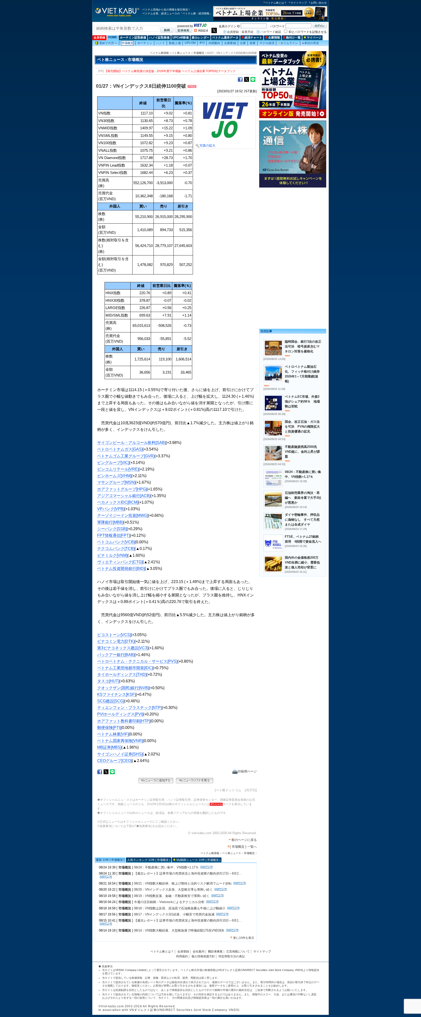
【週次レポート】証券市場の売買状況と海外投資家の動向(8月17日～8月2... (187, 873)
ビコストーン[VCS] (114, 635)
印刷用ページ (247, 771)
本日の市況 (310, 43)
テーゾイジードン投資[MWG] (122, 515)
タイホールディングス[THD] (121, 674)
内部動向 (214, 43)
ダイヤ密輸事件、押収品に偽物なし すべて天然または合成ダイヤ (302, 519)
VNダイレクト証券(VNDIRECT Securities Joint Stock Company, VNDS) (260, 970)
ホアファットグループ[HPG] (122, 489)
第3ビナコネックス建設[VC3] (122, 648)
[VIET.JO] (200, 26)
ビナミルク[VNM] (112, 555)
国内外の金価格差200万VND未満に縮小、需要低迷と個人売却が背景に (302, 562)
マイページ (314, 37)
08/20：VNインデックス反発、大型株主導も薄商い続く (173, 889)
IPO (202, 43)
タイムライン (288, 43)
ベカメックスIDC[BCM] (117, 502)
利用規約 (182, 956)
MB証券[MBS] (109, 747)
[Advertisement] (292, 223)
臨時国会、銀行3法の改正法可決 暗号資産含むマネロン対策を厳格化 (303, 346)
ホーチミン (144, 43)
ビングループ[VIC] (113, 463)
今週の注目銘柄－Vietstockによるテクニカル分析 (169, 902)
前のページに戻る (244, 840)
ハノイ (160, 43)
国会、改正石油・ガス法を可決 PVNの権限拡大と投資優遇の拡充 (302, 426)
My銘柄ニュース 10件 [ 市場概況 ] (198, 860)
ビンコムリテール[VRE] (118, 469)
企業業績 (230, 43)
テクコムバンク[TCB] (115, 548)
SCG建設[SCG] (110, 701)
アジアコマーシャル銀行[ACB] (123, 496)
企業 (243, 43)
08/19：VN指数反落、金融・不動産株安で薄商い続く (172, 896)
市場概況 (127, 43)
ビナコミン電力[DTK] (115, 641)
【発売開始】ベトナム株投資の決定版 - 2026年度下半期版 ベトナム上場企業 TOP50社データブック (170, 71)
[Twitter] (246, 79)
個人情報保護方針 (203, 956)
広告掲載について (238, 951)
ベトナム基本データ (225, 37)
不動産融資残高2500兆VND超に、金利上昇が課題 (302, 451)
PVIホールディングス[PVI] (120, 714)
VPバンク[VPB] (110, 509)
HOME (112, 37)
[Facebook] (240, 79)
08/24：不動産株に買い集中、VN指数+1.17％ (166, 867)
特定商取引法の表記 (232, 956)
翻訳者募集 (215, 951)
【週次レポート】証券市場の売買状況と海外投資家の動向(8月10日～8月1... (187, 920)
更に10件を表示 (243, 938)
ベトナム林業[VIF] (113, 734)
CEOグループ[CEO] (114, 761)
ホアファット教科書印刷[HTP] (123, 721)
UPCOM (190, 43)
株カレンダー (200, 37)
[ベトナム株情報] (117, 16)
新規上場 (175, 43)
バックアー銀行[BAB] (115, 655)
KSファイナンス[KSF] (116, 694)
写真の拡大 (207, 145)
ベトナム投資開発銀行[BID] (121, 568)
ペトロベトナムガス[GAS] (120, 449)
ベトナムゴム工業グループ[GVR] (125, 456)
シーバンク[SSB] (112, 529)
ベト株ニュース (181, 52)
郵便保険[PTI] (109, 727)
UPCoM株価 (180, 37)
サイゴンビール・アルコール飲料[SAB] (131, 443)
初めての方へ (108, 43)
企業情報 (274, 37)
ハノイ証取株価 (159, 37)
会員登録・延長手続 (240, 32)
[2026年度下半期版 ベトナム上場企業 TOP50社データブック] (270, 20)
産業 (253, 43)
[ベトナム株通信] (292, 186)
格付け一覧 (293, 37)
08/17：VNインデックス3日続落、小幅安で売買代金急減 (174, 914)
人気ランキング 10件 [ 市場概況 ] (148, 860)
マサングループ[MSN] (116, 482)
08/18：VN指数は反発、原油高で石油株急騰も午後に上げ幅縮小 (179, 908)
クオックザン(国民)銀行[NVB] (123, 688)
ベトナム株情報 (159, 52)
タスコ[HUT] (108, 681)
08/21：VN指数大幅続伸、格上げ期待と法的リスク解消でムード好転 (183, 883)
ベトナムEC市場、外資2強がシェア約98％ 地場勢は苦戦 (302, 401)
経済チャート (253, 37)
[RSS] (201, 31)
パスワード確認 (270, 32)
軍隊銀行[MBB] (110, 522)
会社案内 (198, 951)
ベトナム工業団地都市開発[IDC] (125, 668)
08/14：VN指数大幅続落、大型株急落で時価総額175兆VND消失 (179, 930)
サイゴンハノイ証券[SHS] (120, 754)
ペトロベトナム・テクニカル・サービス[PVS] (137, 661)
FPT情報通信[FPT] (113, 535)
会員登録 (99, 37)
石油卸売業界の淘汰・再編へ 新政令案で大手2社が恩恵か (303, 497)
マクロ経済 (266, 43)
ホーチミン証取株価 (133, 37)
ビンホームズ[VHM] (114, 476)
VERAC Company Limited (130, 970)
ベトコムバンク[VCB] (116, 542)
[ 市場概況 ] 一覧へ (243, 846)
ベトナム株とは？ (276, 2)
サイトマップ (299, 2)
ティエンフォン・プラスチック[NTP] (129, 708)
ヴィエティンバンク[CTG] (120, 562)
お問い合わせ (319, 2)
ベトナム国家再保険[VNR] (120, 741)
